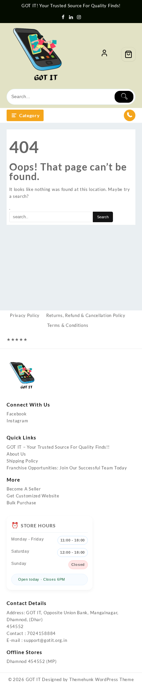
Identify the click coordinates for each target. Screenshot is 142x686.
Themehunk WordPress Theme (101, 679)
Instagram (17, 420)
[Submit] (124, 97)
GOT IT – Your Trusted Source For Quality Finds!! (58, 447)
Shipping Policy (22, 460)
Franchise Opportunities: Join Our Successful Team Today (67, 467)
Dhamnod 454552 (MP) (31, 661)
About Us (16, 454)
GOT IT (33, 679)
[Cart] (128, 54)
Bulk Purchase (21, 502)
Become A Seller (24, 488)
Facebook (17, 413)
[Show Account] (104, 54)
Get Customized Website (33, 495)
